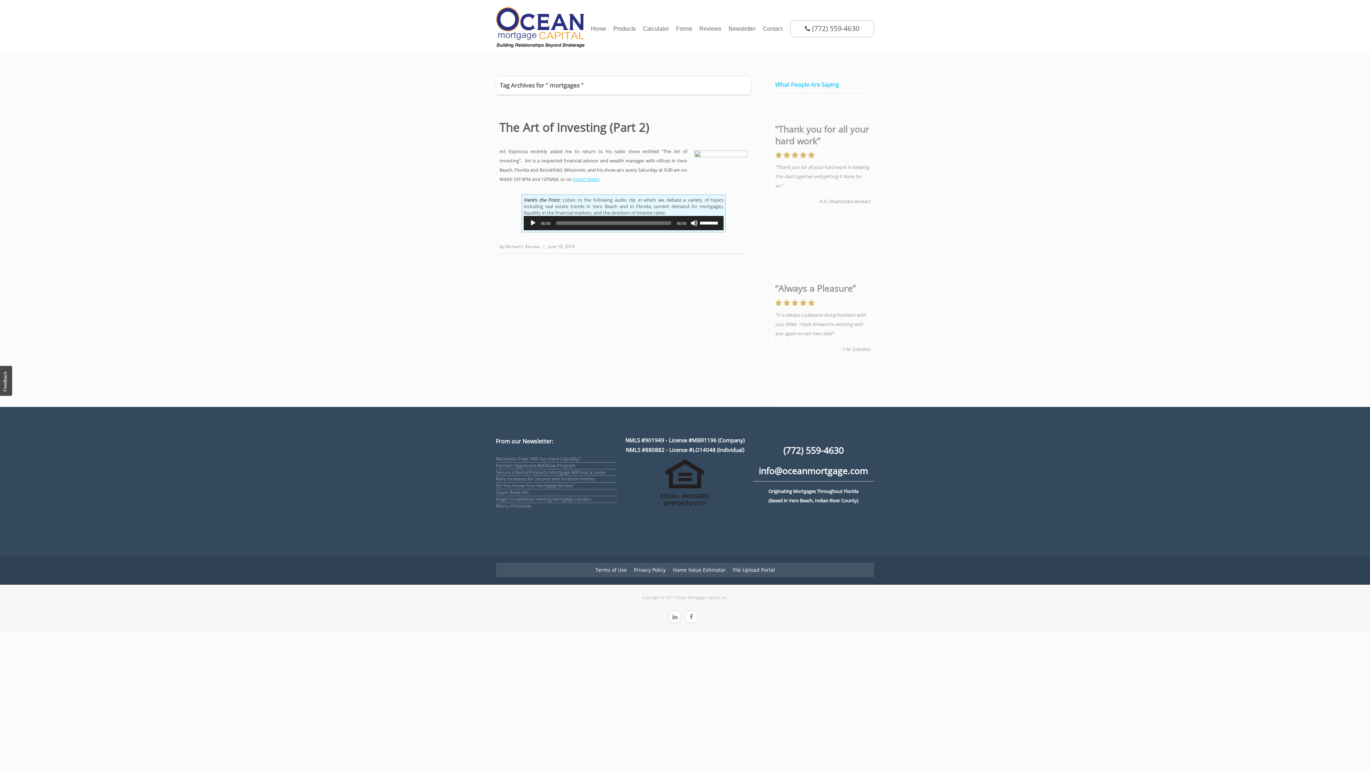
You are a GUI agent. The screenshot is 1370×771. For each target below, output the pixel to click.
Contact (772, 29)
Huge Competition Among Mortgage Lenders (544, 499)
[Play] (533, 223)
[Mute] (694, 223)
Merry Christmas (513, 506)
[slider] (710, 222)
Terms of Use (611, 569)
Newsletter (742, 29)
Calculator (656, 29)
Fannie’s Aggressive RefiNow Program (535, 465)
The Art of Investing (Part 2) (574, 127)
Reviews (710, 29)
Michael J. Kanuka (522, 246)
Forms (684, 29)
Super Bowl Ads (512, 492)
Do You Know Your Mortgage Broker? (535, 485)
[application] (624, 223)
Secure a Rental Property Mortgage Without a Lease (550, 472)
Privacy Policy (650, 569)
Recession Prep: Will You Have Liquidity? (538, 458)
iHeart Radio (586, 179)
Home (598, 29)
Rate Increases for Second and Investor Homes (545, 478)
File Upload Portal (754, 569)
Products (624, 29)
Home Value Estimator (699, 569)
